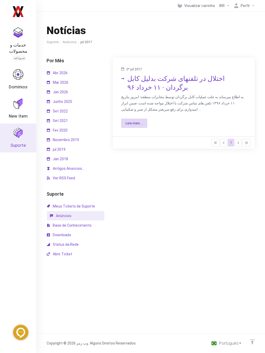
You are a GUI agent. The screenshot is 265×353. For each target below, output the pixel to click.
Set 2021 (60, 121)
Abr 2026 (60, 73)
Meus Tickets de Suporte (73, 206)
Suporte (53, 42)
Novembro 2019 (65, 140)
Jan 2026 (60, 92)
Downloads (61, 235)
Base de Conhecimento (72, 225)
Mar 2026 (60, 82)
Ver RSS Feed (63, 178)
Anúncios (70, 42)
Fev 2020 (60, 130)
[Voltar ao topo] (252, 341)
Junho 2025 (62, 101)
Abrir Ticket (62, 254)
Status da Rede (65, 244)
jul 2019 (58, 149)
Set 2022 (60, 111)
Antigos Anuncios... (68, 168)
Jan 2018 (60, 159)
